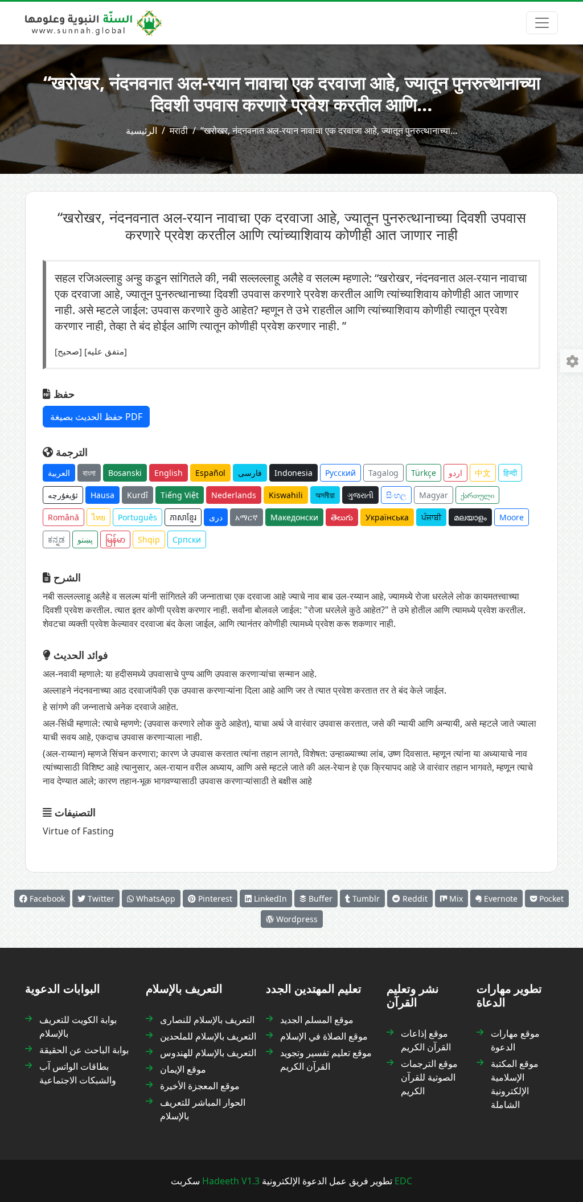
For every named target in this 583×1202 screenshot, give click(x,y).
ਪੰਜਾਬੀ (431, 517)
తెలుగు (342, 517)
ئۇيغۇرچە (63, 495)
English (168, 472)
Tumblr (365, 898)
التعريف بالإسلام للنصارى (207, 1019)
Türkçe (423, 472)
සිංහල (396, 495)
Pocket (550, 898)
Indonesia (293, 472)
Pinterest (214, 898)
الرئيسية (141, 130)
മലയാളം (470, 517)
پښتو (85, 539)
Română (63, 517)
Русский (340, 472)
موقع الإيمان (183, 1069)
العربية (59, 472)
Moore (511, 517)
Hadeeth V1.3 (231, 1181)
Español (210, 472)
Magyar (433, 495)
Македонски (294, 517)
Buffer (319, 898)
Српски (187, 539)
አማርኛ (246, 517)
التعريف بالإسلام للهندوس (208, 1052)
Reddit (414, 898)
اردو (455, 472)
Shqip (149, 539)
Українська (387, 517)
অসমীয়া (325, 495)
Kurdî (137, 495)
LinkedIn (269, 898)
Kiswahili (286, 495)
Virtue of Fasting (78, 831)
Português (137, 517)
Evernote (500, 898)
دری (216, 517)
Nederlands (233, 495)
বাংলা (89, 472)
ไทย (98, 517)
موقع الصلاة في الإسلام (324, 1036)
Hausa (102, 495)
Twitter (99, 898)
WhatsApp (154, 898)
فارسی (250, 472)
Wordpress (296, 919)
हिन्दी (510, 472)
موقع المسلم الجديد (317, 1019)
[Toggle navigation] (542, 22)
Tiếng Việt (180, 495)
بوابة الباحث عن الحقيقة (84, 1050)
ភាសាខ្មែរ (183, 517)
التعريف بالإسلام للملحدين (208, 1036)
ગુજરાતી (360, 495)
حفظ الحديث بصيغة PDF (96, 416)
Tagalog (383, 472)
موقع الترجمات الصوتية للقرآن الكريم (429, 1077)
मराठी (179, 130)
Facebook (46, 898)
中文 (483, 472)
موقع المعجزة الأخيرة (200, 1085)
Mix (455, 898)
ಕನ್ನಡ (56, 539)
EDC (403, 1181)
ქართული (477, 495)
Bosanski (125, 472)
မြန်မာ (115, 539)
